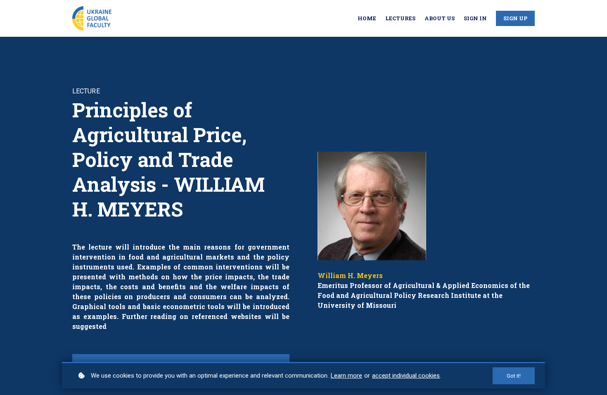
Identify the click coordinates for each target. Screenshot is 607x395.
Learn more (346, 375)
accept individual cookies (406, 375)
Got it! (514, 376)
